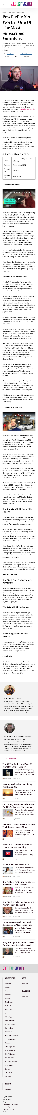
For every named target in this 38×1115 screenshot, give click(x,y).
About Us (5, 1111)
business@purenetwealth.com (11, 1104)
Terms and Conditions (8, 1109)
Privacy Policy (6, 1107)
